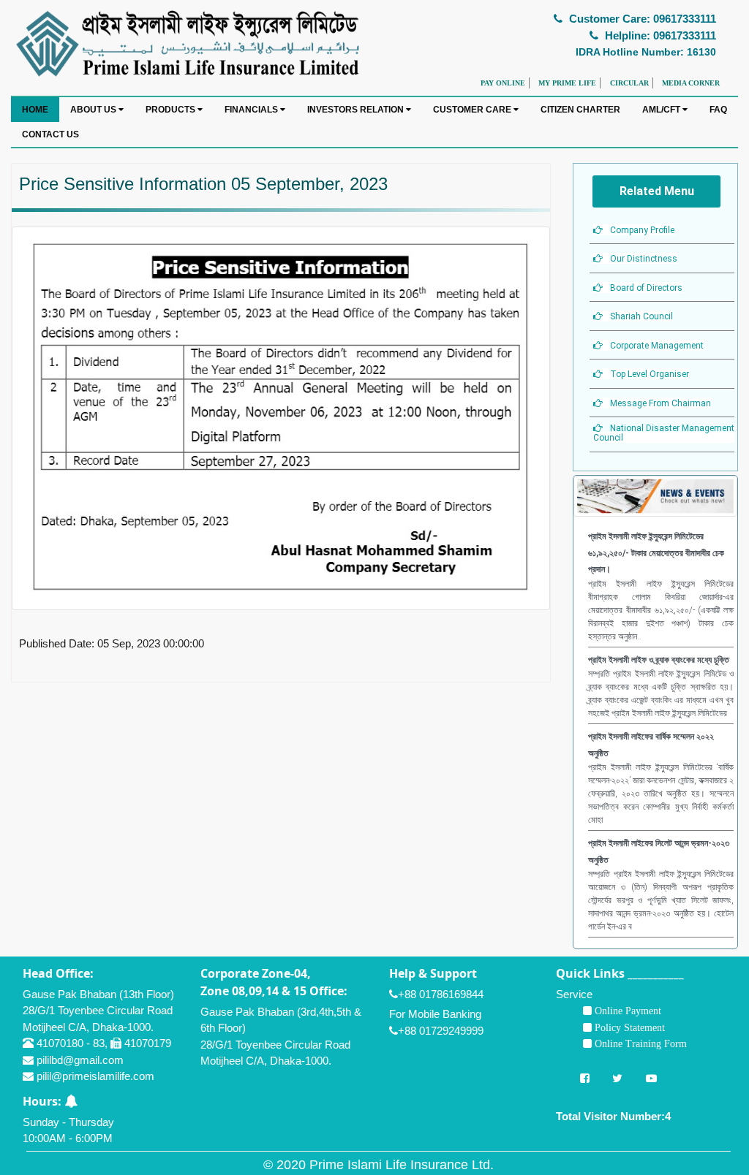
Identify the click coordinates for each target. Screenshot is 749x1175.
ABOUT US (94, 109)
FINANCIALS (252, 109)
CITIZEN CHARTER (580, 109)
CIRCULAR (629, 83)
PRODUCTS (171, 109)
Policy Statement (628, 1027)
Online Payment (626, 1010)
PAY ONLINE (503, 83)
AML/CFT (662, 109)
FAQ (718, 109)
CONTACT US (50, 134)
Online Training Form (639, 1043)
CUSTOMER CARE (473, 109)
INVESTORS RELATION (356, 109)
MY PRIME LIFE (567, 83)
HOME (35, 109)
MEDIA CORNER (691, 83)
